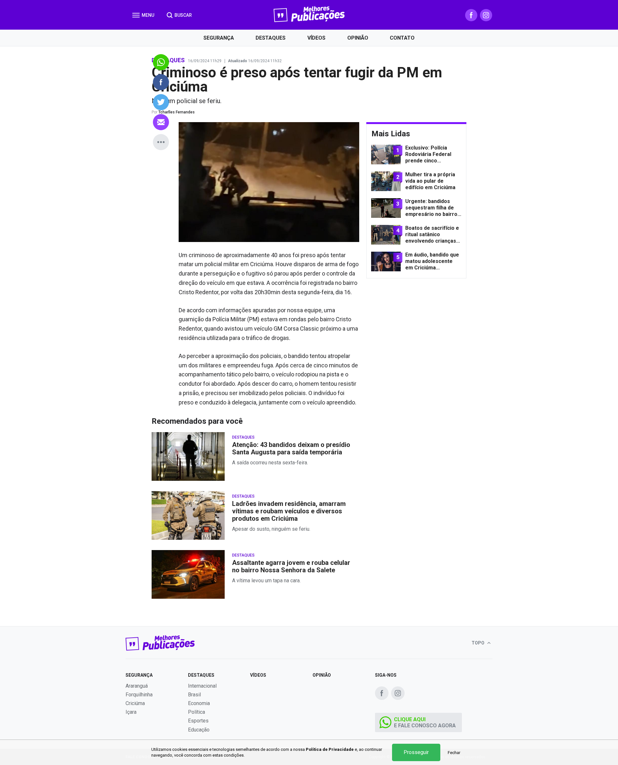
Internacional (202, 686)
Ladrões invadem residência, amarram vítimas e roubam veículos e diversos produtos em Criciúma (289, 511)
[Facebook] (471, 15)
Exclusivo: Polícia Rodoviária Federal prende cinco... (428, 154)
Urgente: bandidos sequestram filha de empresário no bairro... (433, 207)
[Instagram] (486, 15)
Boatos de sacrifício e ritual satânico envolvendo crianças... (432, 234)
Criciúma (135, 703)
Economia (199, 703)
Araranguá (137, 686)
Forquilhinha (139, 695)
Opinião (357, 38)
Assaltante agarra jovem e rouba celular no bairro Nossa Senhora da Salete (291, 566)
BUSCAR (182, 15)
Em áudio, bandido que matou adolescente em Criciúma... (432, 261)
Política (196, 712)
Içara (131, 712)
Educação (199, 730)
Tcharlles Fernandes (176, 112)
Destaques (271, 38)
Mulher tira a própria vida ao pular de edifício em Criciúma (430, 180)
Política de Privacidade (330, 749)
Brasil (194, 695)
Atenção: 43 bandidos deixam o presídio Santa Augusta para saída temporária (291, 448)
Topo (478, 642)
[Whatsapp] (161, 62)
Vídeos (316, 38)
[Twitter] (161, 102)
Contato (402, 38)
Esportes (198, 721)
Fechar (454, 752)
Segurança (218, 38)
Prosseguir (416, 752)
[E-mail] (161, 122)
